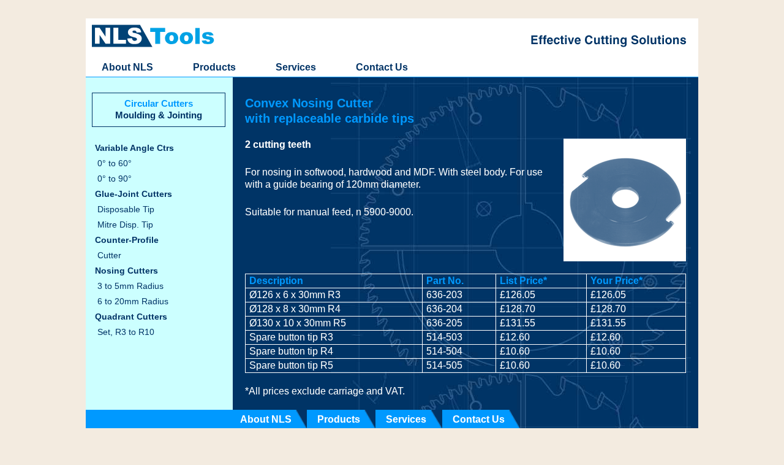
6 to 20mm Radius (132, 301)
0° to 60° (114, 163)
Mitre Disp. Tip (125, 224)
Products (214, 67)
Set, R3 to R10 (125, 332)
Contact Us (382, 67)
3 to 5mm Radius (130, 286)
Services (296, 67)
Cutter (109, 255)
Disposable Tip (125, 209)
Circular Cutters (158, 103)
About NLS (127, 67)
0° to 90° (114, 178)
